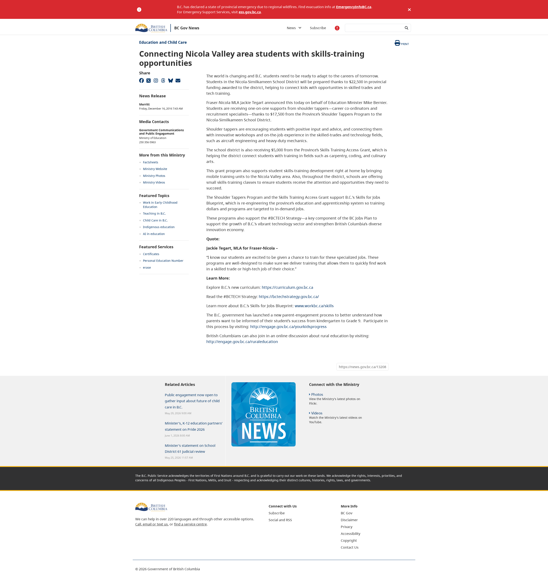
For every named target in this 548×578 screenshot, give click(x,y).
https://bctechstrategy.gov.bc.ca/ (289, 296)
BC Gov (346, 513)
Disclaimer (349, 520)
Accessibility (350, 533)
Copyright (349, 540)
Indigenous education (159, 227)
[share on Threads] (163, 80)
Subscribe (318, 28)
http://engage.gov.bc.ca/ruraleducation (242, 341)
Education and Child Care (163, 42)
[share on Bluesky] (170, 80)
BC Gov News (186, 27)
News (292, 28)
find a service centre (190, 524)
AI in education (154, 234)
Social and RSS (280, 520)
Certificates (151, 254)
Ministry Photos (154, 176)
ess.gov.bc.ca (250, 12)
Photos (317, 394)
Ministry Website (155, 169)
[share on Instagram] (156, 80)
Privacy (346, 526)
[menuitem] (299, 513)
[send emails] (178, 80)
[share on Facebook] (141, 80)
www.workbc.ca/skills (314, 305)
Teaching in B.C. (154, 213)
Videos (316, 413)
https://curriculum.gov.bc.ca (287, 287)
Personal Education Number (163, 261)
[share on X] (148, 80)
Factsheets (150, 162)
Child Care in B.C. (155, 220)
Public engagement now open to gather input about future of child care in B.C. (192, 401)
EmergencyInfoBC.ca (353, 7)
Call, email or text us (151, 524)
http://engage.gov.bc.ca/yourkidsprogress (288, 326)
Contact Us (350, 547)
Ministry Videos (154, 182)
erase (147, 267)
